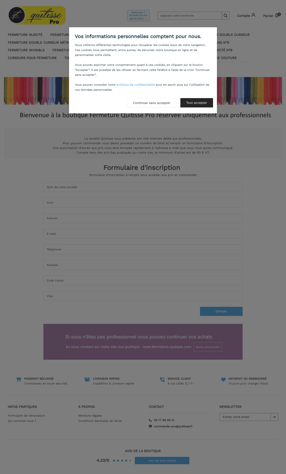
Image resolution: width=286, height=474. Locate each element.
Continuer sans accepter (151, 103)
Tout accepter (196, 103)
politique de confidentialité (136, 84)
